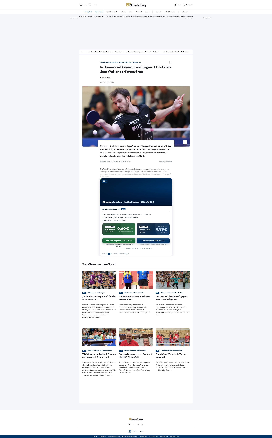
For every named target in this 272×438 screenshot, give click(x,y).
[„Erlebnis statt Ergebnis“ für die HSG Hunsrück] (99, 279)
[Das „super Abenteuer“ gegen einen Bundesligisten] (173, 279)
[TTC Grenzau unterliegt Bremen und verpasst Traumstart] (99, 337)
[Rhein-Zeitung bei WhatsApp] (129, 424)
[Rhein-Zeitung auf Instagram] (138, 424)
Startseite (82, 16)
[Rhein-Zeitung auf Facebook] (134, 424)
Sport (90, 16)
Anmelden (189, 5)
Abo (179, 5)
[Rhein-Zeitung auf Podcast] (142, 424)
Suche (95, 5)
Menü (84, 5)
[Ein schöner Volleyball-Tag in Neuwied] (173, 337)
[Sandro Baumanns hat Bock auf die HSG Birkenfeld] (136, 337)
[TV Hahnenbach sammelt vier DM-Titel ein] (136, 279)
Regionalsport (98, 16)
